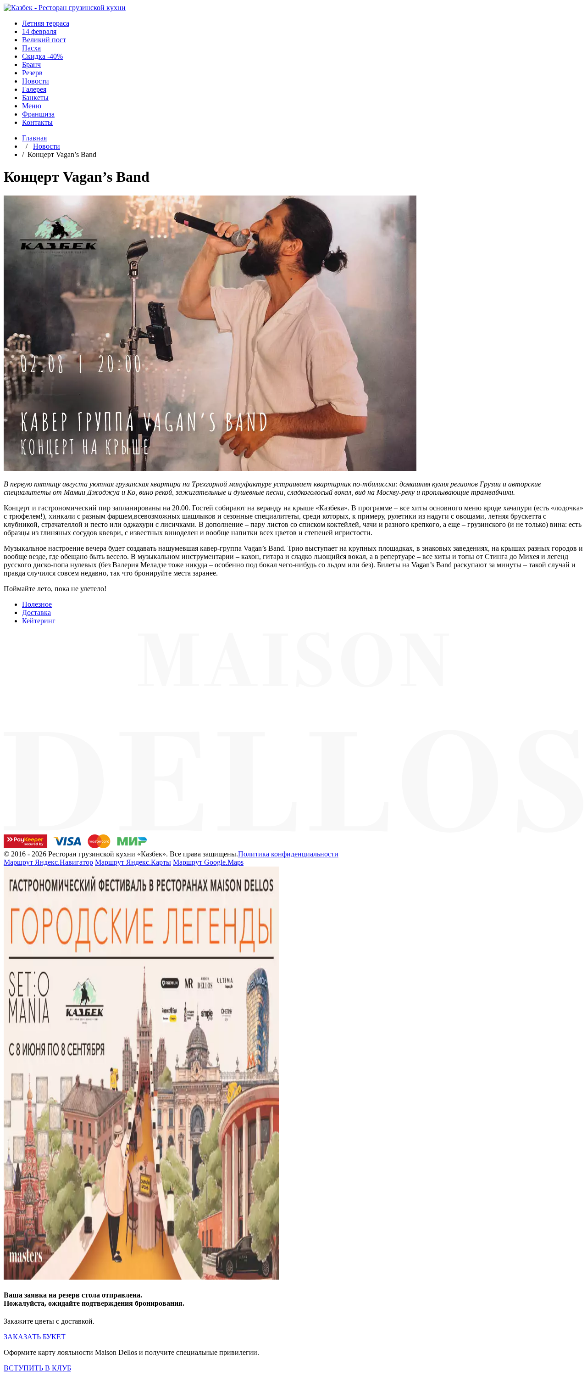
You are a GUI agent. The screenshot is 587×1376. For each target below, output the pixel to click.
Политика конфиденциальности (288, 854)
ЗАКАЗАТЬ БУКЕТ (35, 1337)
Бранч (31, 64)
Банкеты (35, 97)
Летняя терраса (45, 23)
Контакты (37, 122)
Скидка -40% (42, 56)
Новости (35, 81)
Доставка (36, 612)
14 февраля (39, 31)
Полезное (37, 604)
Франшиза (38, 114)
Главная (34, 138)
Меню (31, 106)
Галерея (34, 89)
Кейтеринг (38, 621)
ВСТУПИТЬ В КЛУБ (37, 1368)
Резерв (32, 73)
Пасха (31, 48)
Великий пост (44, 40)
